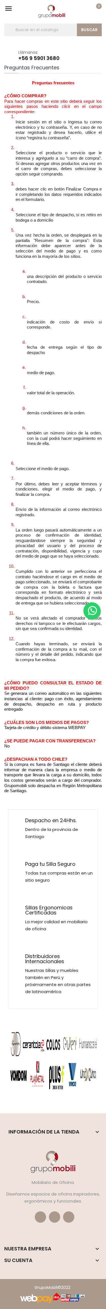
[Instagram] (68, 1217)
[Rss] (54, 1217)
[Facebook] (40, 1217)
